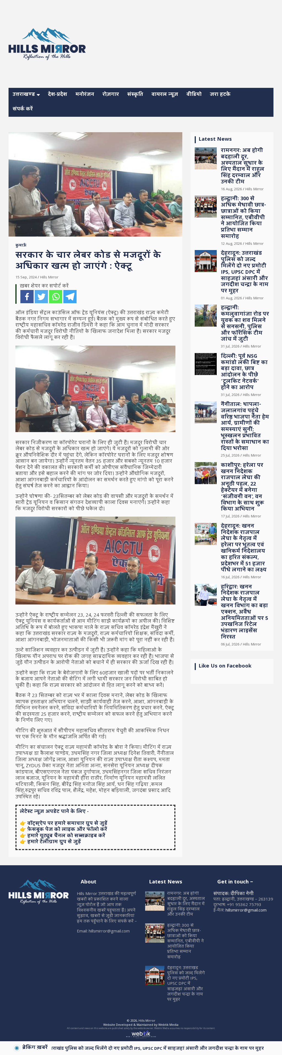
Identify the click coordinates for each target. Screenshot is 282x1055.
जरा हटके (220, 95)
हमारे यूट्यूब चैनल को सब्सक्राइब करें (66, 836)
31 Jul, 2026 (230, 347)
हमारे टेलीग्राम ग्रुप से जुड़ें (54, 842)
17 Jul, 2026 (230, 517)
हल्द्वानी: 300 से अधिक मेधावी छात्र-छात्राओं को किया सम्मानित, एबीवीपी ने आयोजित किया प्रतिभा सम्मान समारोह (243, 218)
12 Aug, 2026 (231, 244)
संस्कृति (135, 95)
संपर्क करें (23, 109)
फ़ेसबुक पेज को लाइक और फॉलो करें (67, 830)
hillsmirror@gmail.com (246, 910)
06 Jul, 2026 (230, 645)
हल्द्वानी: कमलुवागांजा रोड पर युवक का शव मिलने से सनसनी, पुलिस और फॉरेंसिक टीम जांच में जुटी (245, 324)
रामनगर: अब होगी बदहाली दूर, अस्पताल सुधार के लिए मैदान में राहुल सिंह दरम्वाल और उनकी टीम (242, 167)
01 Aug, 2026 (231, 298)
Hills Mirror (49, 278)
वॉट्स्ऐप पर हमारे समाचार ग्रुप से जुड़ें (67, 824)
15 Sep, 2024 (26, 278)
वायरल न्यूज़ (164, 95)
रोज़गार (110, 95)
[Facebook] (27, 296)
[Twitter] (41, 296)
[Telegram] (70, 296)
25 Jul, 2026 (230, 456)
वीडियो (194, 95)
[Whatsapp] (55, 296)
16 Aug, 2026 (231, 189)
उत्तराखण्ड (24, 95)
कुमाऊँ (20, 245)
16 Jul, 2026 (230, 577)
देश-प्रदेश (57, 95)
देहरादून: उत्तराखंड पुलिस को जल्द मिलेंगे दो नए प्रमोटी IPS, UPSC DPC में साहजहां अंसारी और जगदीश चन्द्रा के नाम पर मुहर (245, 272)
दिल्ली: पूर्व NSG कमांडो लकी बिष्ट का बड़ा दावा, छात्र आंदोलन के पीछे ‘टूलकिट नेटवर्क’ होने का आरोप (244, 372)
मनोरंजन (84, 95)
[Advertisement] (191, 43)
